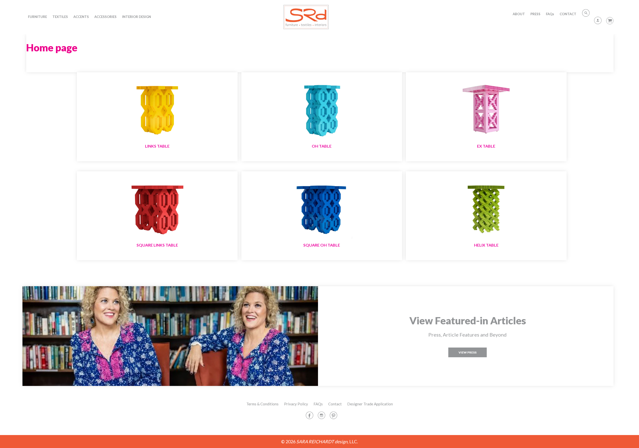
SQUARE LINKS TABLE (157, 245)
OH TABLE (321, 146)
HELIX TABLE (486, 245)
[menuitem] (37, 16)
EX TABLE (486, 146)
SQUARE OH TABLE (321, 245)
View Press (468, 352)
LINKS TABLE (157, 146)
